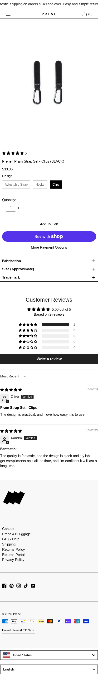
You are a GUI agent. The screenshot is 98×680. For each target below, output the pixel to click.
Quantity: (9, 200)
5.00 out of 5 (61, 309)
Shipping (8, 544)
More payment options (49, 247)
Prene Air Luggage (16, 534)
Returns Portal (13, 555)
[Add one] (18, 208)
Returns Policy (13, 549)
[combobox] (49, 655)
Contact (8, 529)
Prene (17, 614)
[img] (11, 390)
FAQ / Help (10, 539)
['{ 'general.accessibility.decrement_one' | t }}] (3, 208)
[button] (49, 79)
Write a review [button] (49, 359)
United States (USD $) (16, 630)
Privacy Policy (13, 560)
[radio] (16, 184)
